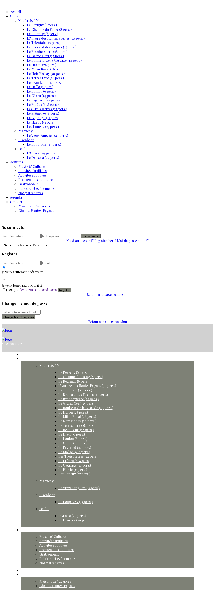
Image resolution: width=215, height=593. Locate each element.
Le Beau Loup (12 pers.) (44, 82)
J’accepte (31, 289)
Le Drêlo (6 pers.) (40, 87)
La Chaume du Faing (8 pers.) (49, 29)
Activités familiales (32, 171)
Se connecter (91, 236)
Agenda (16, 197)
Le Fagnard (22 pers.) (43, 100)
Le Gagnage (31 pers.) (43, 118)
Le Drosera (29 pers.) (43, 157)
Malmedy (25, 131)
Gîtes (14, 16)
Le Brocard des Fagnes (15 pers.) (51, 47)
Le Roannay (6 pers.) (42, 34)
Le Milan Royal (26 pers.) (45, 69)
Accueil (15, 11)
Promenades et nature (35, 179)
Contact (16, 201)
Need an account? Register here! (91, 240)
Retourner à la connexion (107, 321)
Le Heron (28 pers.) (41, 64)
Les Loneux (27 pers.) (43, 126)
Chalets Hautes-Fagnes (36, 210)
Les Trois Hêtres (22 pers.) (47, 109)
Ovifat (23, 148)
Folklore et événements (36, 188)
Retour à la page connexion (107, 294)
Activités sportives (32, 175)
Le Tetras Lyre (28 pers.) (45, 78)
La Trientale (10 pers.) (43, 42)
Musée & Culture (31, 166)
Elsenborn (26, 140)
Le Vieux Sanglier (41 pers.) (47, 135)
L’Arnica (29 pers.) (41, 153)
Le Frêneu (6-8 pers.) (43, 113)
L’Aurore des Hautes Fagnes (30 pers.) (56, 38)
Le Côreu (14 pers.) (41, 95)
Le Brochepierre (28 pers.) (47, 51)
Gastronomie (28, 184)
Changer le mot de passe (18, 317)
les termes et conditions (38, 289)
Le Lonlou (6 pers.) (41, 91)
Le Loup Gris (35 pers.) (44, 144)
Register (64, 290)
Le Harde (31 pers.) (41, 122)
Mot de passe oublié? (133, 240)
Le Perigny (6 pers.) (42, 25)
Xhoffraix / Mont (31, 20)
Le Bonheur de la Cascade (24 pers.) (54, 60)
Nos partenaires (30, 193)
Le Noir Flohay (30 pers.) (46, 73)
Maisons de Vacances (34, 206)
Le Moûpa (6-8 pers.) (43, 104)
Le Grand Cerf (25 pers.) (45, 56)
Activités (16, 162)
